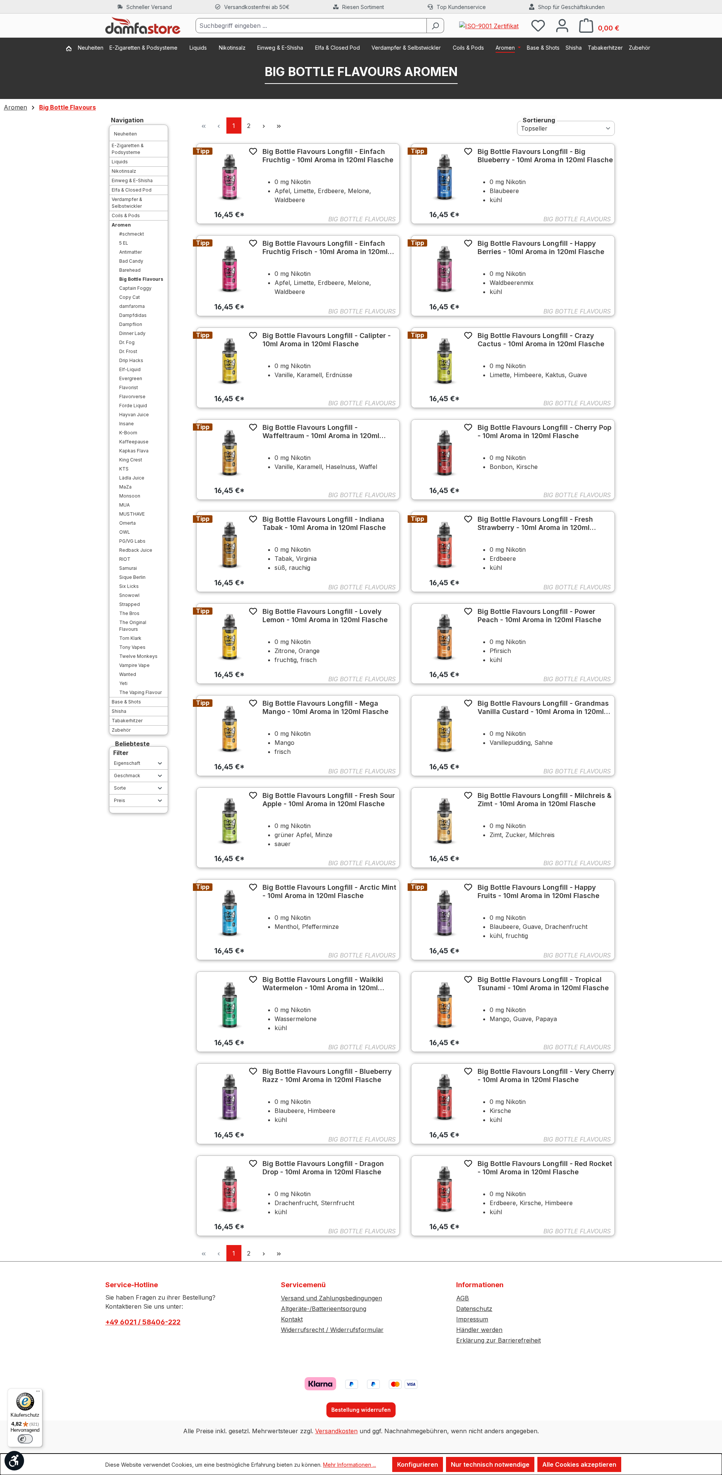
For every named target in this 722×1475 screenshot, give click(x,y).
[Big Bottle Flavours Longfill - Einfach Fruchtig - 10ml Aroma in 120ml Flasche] (229, 177)
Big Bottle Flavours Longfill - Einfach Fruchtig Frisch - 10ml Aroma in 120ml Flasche (325, 247)
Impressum (472, 1319)
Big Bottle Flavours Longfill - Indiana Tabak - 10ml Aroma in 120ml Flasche (324, 523)
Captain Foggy (135, 288)
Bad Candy (131, 261)
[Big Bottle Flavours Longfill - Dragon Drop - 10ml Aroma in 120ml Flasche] (229, 1189)
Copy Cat (129, 297)
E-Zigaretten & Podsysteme (128, 149)
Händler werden (479, 1329)
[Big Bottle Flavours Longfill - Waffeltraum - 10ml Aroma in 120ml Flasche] (229, 453)
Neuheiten (125, 134)
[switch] (25, 1438)
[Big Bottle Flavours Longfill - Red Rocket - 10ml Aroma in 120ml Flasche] (444, 1189)
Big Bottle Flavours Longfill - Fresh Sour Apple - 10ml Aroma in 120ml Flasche (328, 800)
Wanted (127, 674)
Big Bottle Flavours (141, 279)
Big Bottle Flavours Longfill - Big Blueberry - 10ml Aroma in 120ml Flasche (545, 156)
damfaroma (132, 306)
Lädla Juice (131, 478)
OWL (124, 532)
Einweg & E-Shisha (132, 180)
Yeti (123, 683)
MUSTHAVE (132, 514)
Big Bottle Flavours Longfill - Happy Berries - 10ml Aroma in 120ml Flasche (541, 247)
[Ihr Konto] (562, 25)
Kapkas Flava (134, 451)
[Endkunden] (72, 49)
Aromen (121, 225)
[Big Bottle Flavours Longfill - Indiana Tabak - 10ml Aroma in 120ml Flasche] (229, 544)
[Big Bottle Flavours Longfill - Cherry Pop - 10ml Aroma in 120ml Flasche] (444, 453)
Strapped (129, 604)
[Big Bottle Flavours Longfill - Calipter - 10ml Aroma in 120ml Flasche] (229, 361)
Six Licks (129, 586)
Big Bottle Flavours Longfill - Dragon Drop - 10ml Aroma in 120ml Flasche (323, 1168)
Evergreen (130, 378)
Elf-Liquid (130, 369)
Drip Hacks (131, 360)
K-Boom (128, 432)
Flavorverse (132, 396)
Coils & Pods (126, 215)
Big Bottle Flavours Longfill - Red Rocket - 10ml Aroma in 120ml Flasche (545, 1168)
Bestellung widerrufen (361, 1410)
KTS (124, 469)
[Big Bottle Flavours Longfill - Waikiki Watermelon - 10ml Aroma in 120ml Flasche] (229, 1005)
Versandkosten (336, 1431)
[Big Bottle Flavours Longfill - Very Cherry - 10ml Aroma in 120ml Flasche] (444, 1096)
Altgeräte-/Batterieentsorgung (323, 1308)
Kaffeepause (134, 441)
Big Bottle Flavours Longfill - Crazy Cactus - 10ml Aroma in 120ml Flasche (541, 340)
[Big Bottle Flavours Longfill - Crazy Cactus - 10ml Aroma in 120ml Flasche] (444, 361)
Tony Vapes (132, 647)
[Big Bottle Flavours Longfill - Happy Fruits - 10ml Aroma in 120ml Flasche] (444, 912)
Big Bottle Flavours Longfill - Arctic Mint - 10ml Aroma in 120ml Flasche (329, 891)
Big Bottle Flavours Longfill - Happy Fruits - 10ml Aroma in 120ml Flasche (538, 891)
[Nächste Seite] (264, 125)
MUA (124, 505)
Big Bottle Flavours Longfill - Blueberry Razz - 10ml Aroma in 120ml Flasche (327, 1075)
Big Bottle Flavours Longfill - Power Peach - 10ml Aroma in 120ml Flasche (539, 615)
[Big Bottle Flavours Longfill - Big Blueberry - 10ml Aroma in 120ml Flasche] (444, 177)
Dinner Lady (132, 333)
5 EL (123, 243)
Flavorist (128, 387)
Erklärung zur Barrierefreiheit (498, 1340)
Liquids (120, 161)
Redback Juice (135, 550)
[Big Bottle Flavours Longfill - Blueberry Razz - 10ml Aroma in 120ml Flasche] (229, 1096)
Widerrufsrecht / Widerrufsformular (332, 1329)
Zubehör (121, 730)
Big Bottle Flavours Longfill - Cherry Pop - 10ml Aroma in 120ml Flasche (544, 431)
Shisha (119, 711)
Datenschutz (474, 1308)
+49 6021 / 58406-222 (142, 1322)
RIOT (124, 559)
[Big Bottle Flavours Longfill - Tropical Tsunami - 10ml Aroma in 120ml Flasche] (444, 1005)
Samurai (128, 568)
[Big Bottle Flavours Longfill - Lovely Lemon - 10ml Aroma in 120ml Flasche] (229, 637)
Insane (126, 423)
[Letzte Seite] (279, 125)
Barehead (130, 270)
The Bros (129, 613)
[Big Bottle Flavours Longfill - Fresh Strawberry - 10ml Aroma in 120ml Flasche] (444, 544)
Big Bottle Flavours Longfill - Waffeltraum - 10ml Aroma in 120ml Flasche (320, 431)
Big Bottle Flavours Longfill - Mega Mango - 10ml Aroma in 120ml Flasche (325, 707)
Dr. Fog (127, 342)
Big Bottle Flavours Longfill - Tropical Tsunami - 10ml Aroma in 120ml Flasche (543, 984)
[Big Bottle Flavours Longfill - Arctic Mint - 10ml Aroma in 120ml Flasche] (229, 912)
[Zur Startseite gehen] (142, 25)
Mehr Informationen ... (349, 1464)
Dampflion (130, 324)
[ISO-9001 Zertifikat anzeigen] (489, 25)
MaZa (125, 487)
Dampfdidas (133, 315)
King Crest (130, 460)
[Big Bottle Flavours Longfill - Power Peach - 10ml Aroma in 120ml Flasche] (444, 637)
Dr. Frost (128, 351)
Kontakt (292, 1319)
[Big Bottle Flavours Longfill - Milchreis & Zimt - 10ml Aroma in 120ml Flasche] (444, 821)
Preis (119, 800)
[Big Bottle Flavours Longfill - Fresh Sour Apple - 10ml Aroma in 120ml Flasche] (229, 821)
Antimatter (130, 252)
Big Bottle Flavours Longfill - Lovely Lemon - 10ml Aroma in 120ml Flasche (325, 615)
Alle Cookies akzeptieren (579, 1464)
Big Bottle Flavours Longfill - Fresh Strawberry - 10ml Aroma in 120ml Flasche (535, 523)
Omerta (127, 523)
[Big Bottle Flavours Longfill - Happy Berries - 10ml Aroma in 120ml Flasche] (444, 268)
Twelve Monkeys (138, 656)
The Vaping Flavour (140, 692)
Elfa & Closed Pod (132, 190)
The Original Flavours (132, 626)
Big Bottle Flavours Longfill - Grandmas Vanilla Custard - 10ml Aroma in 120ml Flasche (543, 707)
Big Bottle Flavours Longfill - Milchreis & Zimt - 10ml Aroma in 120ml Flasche (544, 800)
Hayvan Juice (134, 414)
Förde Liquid (133, 405)
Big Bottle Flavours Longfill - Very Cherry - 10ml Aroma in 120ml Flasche (546, 1075)
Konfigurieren (417, 1464)
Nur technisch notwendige (490, 1464)
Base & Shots (126, 702)
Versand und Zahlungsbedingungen (331, 1298)
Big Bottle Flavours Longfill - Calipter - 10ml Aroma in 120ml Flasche (326, 340)
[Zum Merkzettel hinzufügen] (253, 151)
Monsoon (129, 496)
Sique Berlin (132, 577)
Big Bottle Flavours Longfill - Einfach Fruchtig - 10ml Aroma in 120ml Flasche (327, 156)
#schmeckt (131, 234)
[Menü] (37, 1392)
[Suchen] (435, 25)
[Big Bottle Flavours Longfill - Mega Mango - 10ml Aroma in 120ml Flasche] (229, 728)
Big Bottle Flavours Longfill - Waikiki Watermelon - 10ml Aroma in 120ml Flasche (322, 984)
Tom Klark (130, 638)
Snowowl (129, 595)
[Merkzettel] (538, 25)
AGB (462, 1298)
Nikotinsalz (124, 171)
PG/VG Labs (132, 541)
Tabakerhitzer (127, 720)
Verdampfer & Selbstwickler (127, 202)
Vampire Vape (134, 665)
